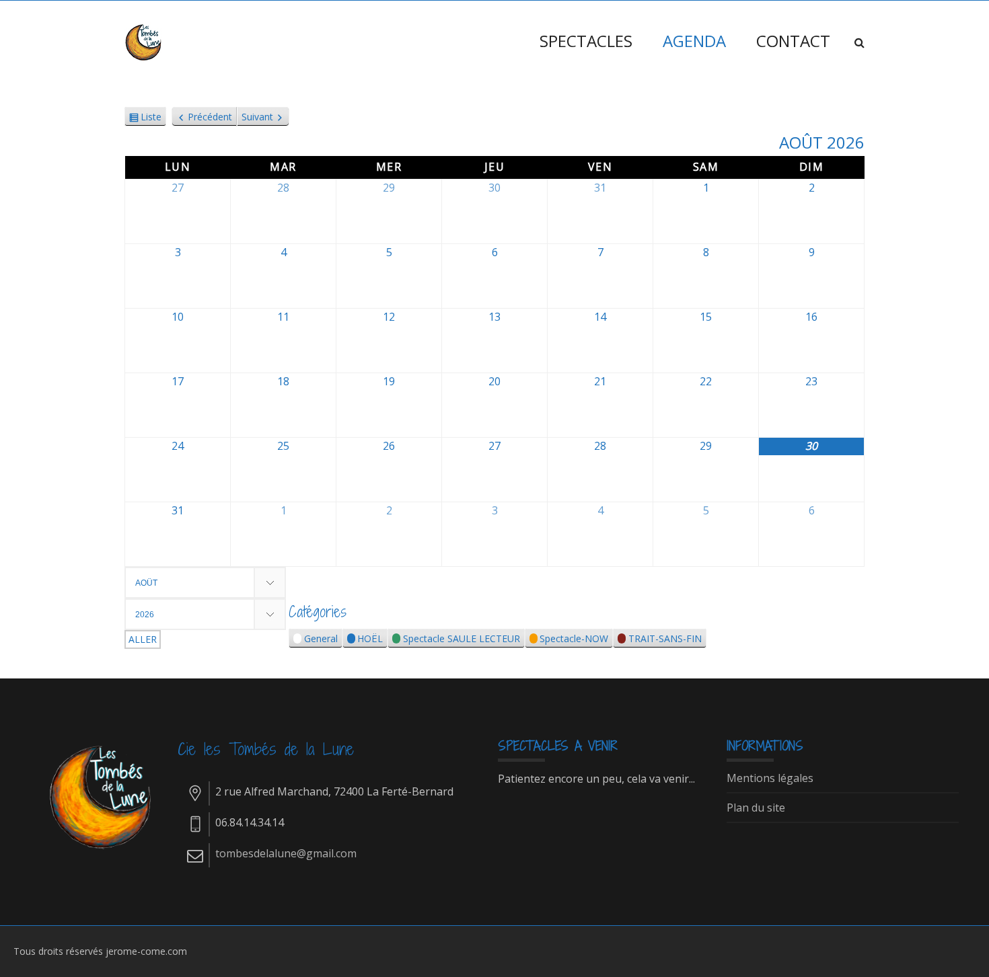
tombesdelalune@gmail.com (286, 853)
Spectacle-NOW (574, 638)
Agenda (694, 41)
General (321, 638)
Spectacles (586, 41)
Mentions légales (770, 778)
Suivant (257, 116)
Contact (793, 41)
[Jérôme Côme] (144, 41)
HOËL (370, 638)
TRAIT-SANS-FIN (665, 638)
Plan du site (756, 808)
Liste (151, 118)
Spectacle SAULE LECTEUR (461, 638)
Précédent (210, 116)
